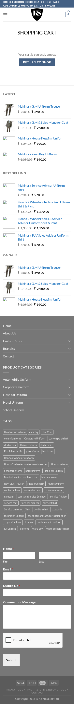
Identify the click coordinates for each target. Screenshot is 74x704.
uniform (24, 528)
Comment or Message (19, 602)
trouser (29, 522)
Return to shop (37, 62)
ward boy (37, 528)
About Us (9, 333)
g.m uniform (32, 451)
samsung (9, 496)
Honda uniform (59, 464)
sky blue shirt (41, 509)
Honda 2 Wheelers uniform (19, 457)
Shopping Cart (37, 32)
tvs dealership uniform (49, 522)
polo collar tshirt (32, 490)
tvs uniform (10, 528)
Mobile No (11, 585)
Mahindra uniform (54, 470)
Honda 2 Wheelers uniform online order (26, 464)
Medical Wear (49, 477)
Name (8, 548)
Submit (11, 660)
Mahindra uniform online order (21, 477)
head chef (47, 451)
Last (41, 561)
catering (33, 432)
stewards (57, 509)
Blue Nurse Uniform (15, 432)
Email (8, 569)
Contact (8, 356)
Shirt (27, 509)
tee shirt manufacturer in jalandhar (47, 515)
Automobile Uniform (17, 379)
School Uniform (13, 410)
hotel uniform (32, 470)
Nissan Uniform (35, 483)
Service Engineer (30, 502)
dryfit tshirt (46, 445)
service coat (10, 502)
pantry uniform (12, 490)
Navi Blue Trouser (14, 483)
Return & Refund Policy (51, 689)
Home (7, 326)
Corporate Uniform (16, 387)
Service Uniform (13, 509)
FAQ (30, 689)
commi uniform (12, 438)
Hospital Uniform (15, 394)
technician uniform (14, 515)
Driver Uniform (28, 445)
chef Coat (47, 432)
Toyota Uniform (13, 522)
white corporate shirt (57, 528)
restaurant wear (54, 490)
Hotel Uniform (13, 402)
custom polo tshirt (58, 438)
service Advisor (58, 496)
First (5, 561)
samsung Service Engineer (32, 496)
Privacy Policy (15, 689)
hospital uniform (13, 470)
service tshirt (50, 502)
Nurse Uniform (56, 483)
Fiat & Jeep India (13, 451)
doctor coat (10, 445)
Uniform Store (12, 341)
